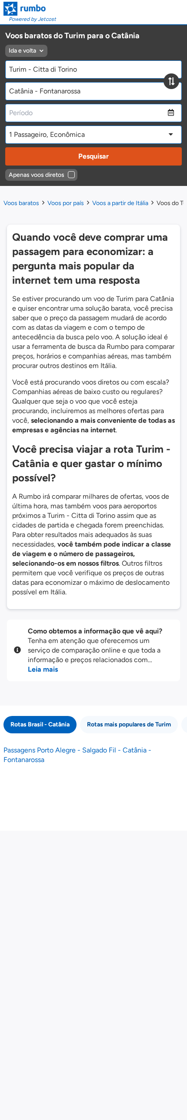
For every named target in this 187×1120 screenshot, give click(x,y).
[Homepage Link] (29, 9)
